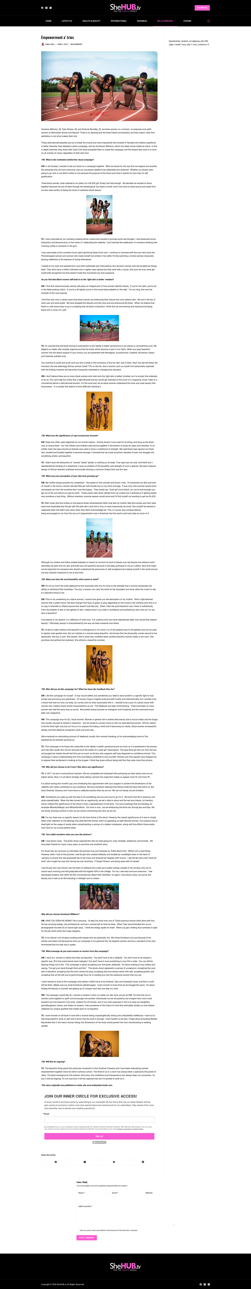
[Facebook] (42, 8)
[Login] (191, 8)
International (119, 21)
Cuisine (187, 21)
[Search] (208, 21)
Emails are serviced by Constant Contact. (130, 1129)
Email (46, 1114)
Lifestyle (67, 21)
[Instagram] (51, 8)
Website (149, 1193)
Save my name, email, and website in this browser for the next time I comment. (109, 1230)
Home (49, 21)
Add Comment (85, 1206)
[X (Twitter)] (46, 8)
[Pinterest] (114, 1162)
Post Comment (86, 1238)
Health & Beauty (91, 21)
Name (81, 1193)
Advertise (202, 8)
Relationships (165, 21)
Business (142, 21)
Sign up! (99, 1136)
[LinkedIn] (143, 1162)
